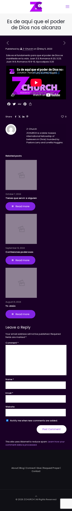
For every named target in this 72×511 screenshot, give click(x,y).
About (14, 468)
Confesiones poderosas (19, 252)
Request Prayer (51, 468)
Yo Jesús (10, 306)
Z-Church (28, 48)
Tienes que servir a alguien (21, 198)
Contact (36, 471)
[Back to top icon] (36, 496)
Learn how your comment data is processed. (35, 443)
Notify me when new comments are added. (34, 420)
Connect (30, 468)
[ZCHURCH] (36, 7)
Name (10, 379)
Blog (21, 468)
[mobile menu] (67, 7)
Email (9, 393)
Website (10, 406)
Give (39, 468)
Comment (12, 342)
